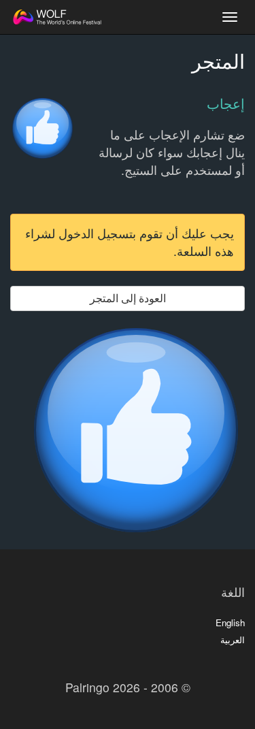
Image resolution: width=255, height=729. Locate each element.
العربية (232, 639)
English (230, 622)
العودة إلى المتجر (128, 298)
